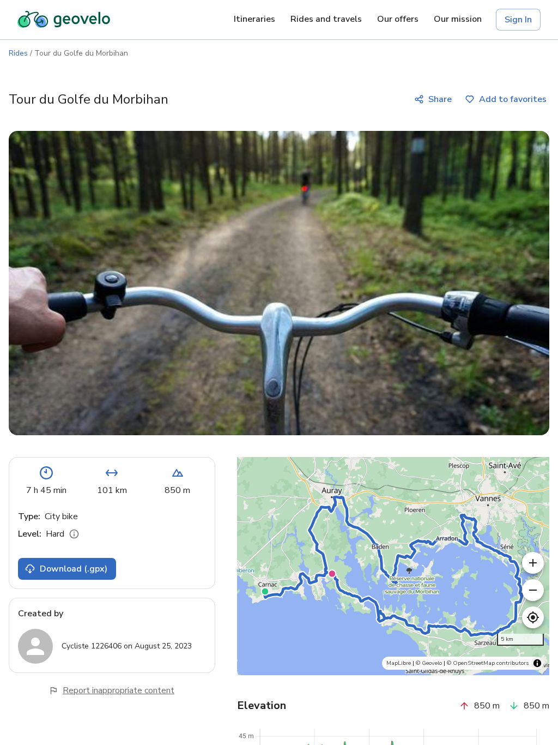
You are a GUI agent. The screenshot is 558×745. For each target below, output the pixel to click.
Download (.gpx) (73, 569)
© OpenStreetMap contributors (488, 663)
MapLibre (398, 663)
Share (440, 99)
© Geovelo (429, 663)
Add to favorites (513, 99)
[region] (393, 566)
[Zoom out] (533, 590)
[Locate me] (533, 617)
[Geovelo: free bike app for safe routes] (63, 19)
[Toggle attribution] (537, 663)
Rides (18, 53)
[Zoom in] (533, 563)
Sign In (518, 20)
